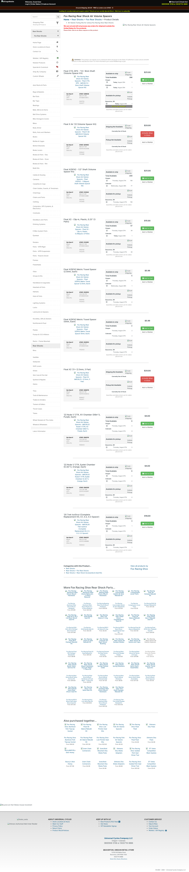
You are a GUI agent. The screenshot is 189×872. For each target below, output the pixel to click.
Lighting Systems (39, 303)
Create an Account (49, 4)
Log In (27, 4)
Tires (34, 391)
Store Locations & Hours (41, 47)
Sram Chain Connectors (86, 763)
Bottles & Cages (38, 141)
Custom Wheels (38, 76)
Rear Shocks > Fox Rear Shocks (77, 571)
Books (35, 137)
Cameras (36, 179)
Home (66, 19)
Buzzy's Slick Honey (70, 763)
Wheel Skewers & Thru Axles (43, 420)
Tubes (35, 413)
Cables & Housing (39, 175)
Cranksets (36, 213)
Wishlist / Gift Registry (40, 58)
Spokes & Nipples (39, 380)
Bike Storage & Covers (41, 119)
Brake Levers (37, 150)
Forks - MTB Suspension (41, 251)
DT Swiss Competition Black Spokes (151, 764)
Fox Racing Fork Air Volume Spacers (119, 740)
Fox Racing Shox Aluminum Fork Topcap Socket (70, 740)
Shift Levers (37, 366)
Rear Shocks (38, 346)
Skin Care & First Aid (40, 375)
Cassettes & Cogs (39, 184)
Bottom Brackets (39, 146)
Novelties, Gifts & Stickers (42, 319)
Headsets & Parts (39, 287)
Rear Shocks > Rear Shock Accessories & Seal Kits (84, 573)
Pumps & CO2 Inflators (41, 334)
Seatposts (36, 362)
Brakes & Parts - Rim (40, 164)
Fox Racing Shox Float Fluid (135, 739)
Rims (34, 350)
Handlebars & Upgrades (41, 283)
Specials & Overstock (40, 67)
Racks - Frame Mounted (41, 341)
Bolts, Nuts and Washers (41, 132)
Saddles (36, 357)
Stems (35, 384)
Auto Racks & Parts (39, 85)
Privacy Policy (57, 826)
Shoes (35, 371)
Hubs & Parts (37, 296)
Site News (104, 824)
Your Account (153, 826)
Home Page (37, 42)
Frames (35, 260)
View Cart (174, 2)
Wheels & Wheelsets (40, 424)
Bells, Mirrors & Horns (40, 110)
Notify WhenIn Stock (148, 134)
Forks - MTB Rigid (39, 247)
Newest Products (39, 63)
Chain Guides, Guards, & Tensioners (45, 188)
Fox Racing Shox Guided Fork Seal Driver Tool (135, 764)
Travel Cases (37, 409)
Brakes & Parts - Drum (41, 159)
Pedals (35, 330)
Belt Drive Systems (39, 114)
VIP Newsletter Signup (109, 826)
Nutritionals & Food (39, 323)
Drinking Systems (39, 224)
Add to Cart (148, 80)
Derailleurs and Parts (40, 220)
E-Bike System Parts (40, 231)
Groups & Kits (37, 276)
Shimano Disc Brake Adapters (118, 763)
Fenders (35, 242)
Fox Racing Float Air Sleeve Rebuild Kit (86, 740)
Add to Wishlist (147, 84)
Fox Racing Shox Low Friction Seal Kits (103, 740)
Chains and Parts (39, 197)
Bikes (35, 123)
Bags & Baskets (38, 92)
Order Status (35, 4)
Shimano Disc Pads (151, 739)
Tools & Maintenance (40, 395)
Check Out (184, 2)
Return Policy (57, 828)
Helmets (36, 292)
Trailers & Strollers (39, 400)
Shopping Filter (38, 22)
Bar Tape (36, 101)
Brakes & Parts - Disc (40, 155)
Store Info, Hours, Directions (118, 859)
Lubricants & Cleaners (40, 312)
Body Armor (37, 128)
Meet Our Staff (57, 824)
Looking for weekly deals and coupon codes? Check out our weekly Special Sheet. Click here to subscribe (94, 11)
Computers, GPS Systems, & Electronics (43, 207)
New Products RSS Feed (109, 822)
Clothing (36, 202)
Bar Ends (36, 96)
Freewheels (37, 265)
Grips (35, 271)
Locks (35, 307)
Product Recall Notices (60, 830)
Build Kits (36, 168)
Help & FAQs (153, 824)
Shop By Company (39, 72)
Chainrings (36, 193)
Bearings (36, 105)
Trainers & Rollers (39, 404)
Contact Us (37, 51)
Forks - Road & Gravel (40, 256)
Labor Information (39, 431)
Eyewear (36, 235)
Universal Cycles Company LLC (118, 838)
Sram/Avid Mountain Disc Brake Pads (103, 764)
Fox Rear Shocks (94, 19)
